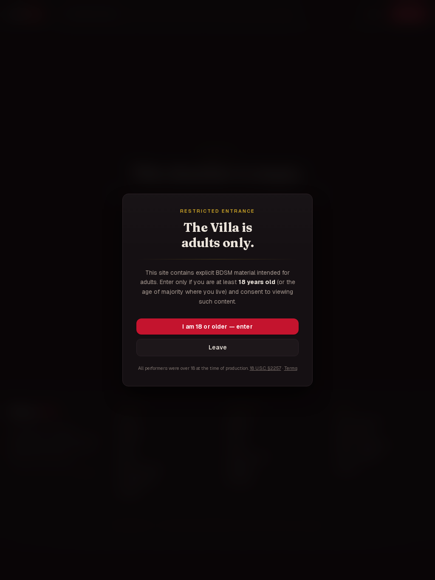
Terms (290, 368)
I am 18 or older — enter (217, 326)
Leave (218, 347)
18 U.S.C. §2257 (265, 368)
